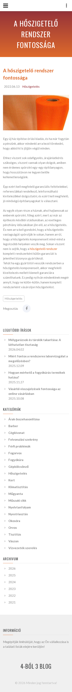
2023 (12, 589)
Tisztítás (14, 534)
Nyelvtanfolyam (19, 507)
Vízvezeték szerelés (22, 548)
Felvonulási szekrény (23, 439)
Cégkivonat (16, 432)
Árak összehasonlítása (24, 419)
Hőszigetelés (31, 86)
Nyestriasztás (18, 514)
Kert (11, 480)
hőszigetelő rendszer (43, 249)
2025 (12, 575)
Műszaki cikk (17, 500)
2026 (12, 568)
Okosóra (14, 521)
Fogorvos (15, 453)
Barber (13, 426)
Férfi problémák (19, 446)
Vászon (13, 541)
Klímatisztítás (18, 487)
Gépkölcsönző (18, 466)
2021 (12, 602)
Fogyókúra (15, 460)
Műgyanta (15, 493)
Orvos (12, 527)
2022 (12, 595)
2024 (12, 582)
